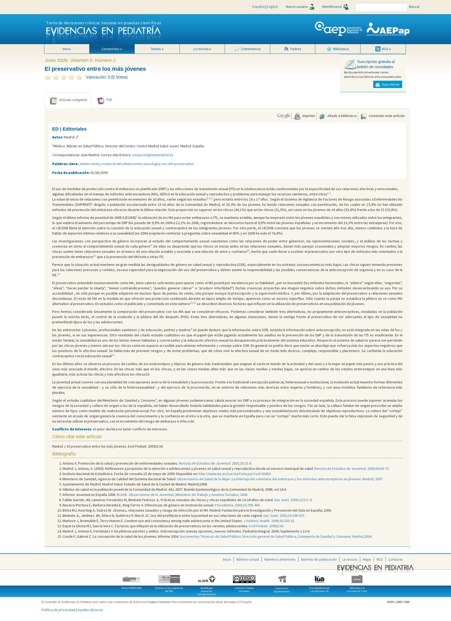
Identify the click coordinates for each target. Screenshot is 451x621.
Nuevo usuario (297, 6)
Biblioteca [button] (341, 48)
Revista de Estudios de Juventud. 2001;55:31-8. (215, 463)
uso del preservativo (178, 163)
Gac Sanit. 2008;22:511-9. (293, 499)
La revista (349, 559)
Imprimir (308, 115)
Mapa (367, 559)
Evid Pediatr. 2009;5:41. (266, 526)
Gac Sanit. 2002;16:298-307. (284, 515)
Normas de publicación (319, 559)
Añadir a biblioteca (342, 115)
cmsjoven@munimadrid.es (152, 155)
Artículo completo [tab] (73, 99)
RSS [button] (385, 48)
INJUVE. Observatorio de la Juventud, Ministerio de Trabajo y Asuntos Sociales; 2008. (182, 494)
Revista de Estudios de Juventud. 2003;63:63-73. (351, 468)
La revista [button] (201, 48)
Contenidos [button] (111, 48)
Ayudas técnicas (90, 609)
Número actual (247, 559)
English (272, 6)
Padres (295, 48)
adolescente (89, 163)
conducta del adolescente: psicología (130, 163)
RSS (380, 559)
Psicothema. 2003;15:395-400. (237, 505)
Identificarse (332, 6)
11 (94, 255)
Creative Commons (158, 602)
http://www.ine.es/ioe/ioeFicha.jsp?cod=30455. (235, 473)
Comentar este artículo (386, 115)
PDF (109, 99)
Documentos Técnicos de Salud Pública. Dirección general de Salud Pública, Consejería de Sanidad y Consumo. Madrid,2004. (276, 536)
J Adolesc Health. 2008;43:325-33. (269, 520)
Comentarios (251, 48)
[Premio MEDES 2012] (131, 577)
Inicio (67, 48)
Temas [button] (156, 48)
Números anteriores (280, 559)
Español (258, 6)
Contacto (395, 559)
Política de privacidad (58, 609)
